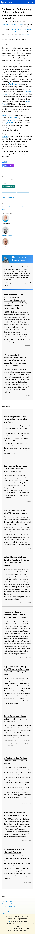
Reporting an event (23, 194)
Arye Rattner (9, 123)
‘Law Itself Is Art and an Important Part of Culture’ (15, 814)
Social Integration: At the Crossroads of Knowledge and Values (15, 419)
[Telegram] (5, 162)
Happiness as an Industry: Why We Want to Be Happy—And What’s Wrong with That (16, 670)
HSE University (8, 2)
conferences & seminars (9, 194)
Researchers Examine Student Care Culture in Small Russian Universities (15, 614)
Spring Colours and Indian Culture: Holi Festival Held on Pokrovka (15, 719)
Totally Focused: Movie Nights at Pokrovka (14, 850)
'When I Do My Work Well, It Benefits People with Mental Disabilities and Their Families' (16, 561)
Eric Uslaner (11, 120)
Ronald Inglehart (14, 84)
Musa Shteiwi (14, 118)
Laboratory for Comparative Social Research (17, 23)
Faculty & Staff (5, 911)
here (9, 921)
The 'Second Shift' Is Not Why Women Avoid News (15, 512)
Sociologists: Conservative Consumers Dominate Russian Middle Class (15, 468)
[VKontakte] (3, 162)
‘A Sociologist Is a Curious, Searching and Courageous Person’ (16, 761)
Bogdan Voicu (6, 115)
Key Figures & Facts (7, 901)
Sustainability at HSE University (10, 904)
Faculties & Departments (8, 906)
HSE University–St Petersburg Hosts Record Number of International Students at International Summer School (15, 360)
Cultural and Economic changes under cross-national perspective (17, 30)
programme (25, 34)
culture (4, 197)
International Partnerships (8, 909)
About (4, 896)
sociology (11, 197)
